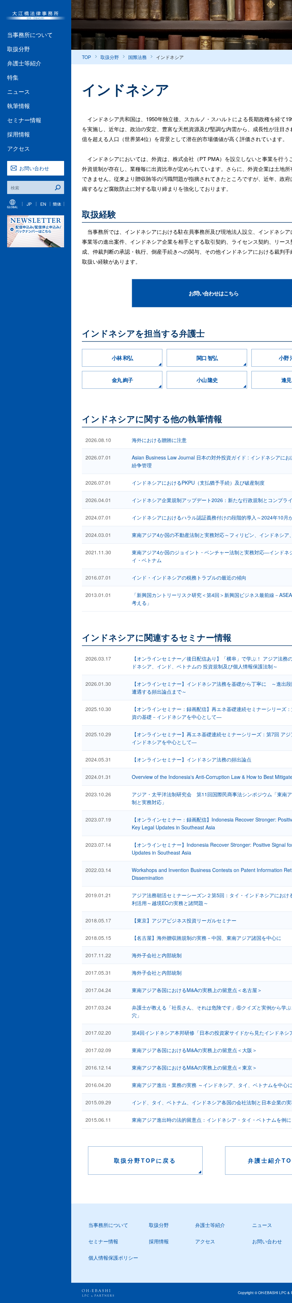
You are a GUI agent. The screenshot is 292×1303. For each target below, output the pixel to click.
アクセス (18, 148)
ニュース (18, 91)
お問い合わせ (34, 168)
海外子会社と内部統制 (157, 955)
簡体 (57, 204)
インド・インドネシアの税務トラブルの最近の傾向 (189, 577)
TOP (86, 57)
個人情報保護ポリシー (113, 1257)
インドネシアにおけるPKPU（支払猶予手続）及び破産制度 (198, 482)
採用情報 (18, 134)
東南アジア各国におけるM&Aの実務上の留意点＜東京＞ (194, 1067)
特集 (13, 77)
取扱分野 (18, 49)
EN (43, 204)
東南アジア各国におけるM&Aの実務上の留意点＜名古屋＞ (197, 990)
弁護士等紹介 (24, 63)
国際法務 (137, 57)
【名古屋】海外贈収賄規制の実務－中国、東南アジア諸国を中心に (206, 937)
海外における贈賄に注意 (159, 439)
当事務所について (30, 35)
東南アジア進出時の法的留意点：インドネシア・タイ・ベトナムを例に (211, 1119)
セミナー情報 (24, 120)
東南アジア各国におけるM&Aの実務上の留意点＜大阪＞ (194, 1050)
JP (29, 204)
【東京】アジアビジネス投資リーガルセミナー (184, 920)
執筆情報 (18, 106)
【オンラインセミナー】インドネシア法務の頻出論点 (191, 759)
